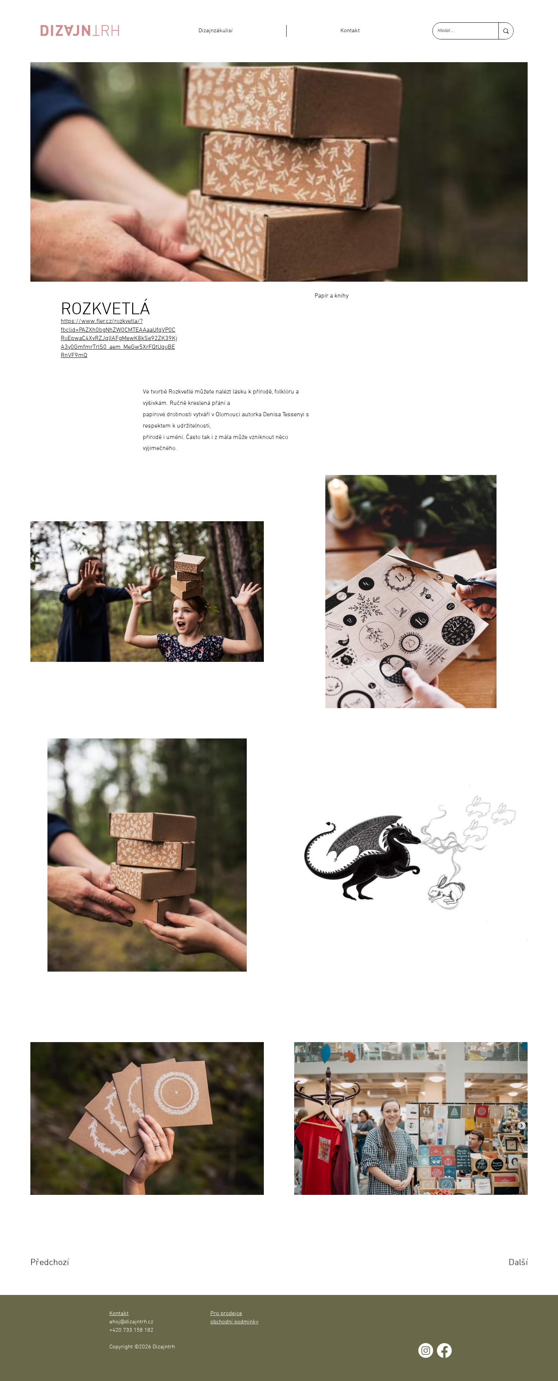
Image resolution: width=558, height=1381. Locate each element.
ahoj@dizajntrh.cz (131, 1321)
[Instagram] (425, 1350)
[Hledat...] (505, 31)
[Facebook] (444, 1350)
